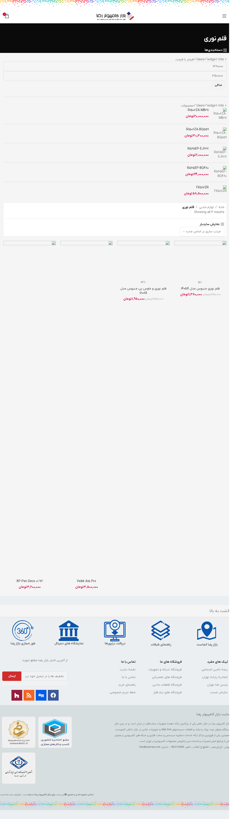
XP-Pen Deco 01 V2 (29, 581)
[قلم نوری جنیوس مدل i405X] (200, 260)
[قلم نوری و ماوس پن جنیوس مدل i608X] (143, 260)
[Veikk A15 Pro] (86, 409)
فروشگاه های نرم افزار (167, 692)
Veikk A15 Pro (86, 581)
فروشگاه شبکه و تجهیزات (165, 669)
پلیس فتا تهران (217, 685)
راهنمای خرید (127, 685)
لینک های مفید (217, 662)
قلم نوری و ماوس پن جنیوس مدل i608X (143, 291)
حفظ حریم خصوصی (123, 692)
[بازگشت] (221, 29)
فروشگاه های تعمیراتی (167, 677)
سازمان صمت (219, 692)
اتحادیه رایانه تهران (215, 677)
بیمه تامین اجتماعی (215, 669)
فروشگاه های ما (171, 662)
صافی (218, 85)
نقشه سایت (128, 669)
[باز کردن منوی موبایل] (224, 15)
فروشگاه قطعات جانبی (167, 685)
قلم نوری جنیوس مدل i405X (200, 289)
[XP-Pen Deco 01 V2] (29, 409)
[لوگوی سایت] (115, 16)
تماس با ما (128, 662)
